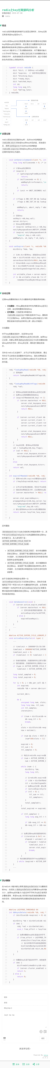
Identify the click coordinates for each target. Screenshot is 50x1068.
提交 (42, 1038)
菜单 (17, 1064)
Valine (46, 1055)
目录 (27, 1064)
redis (7, 16)
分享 (37, 1064)
